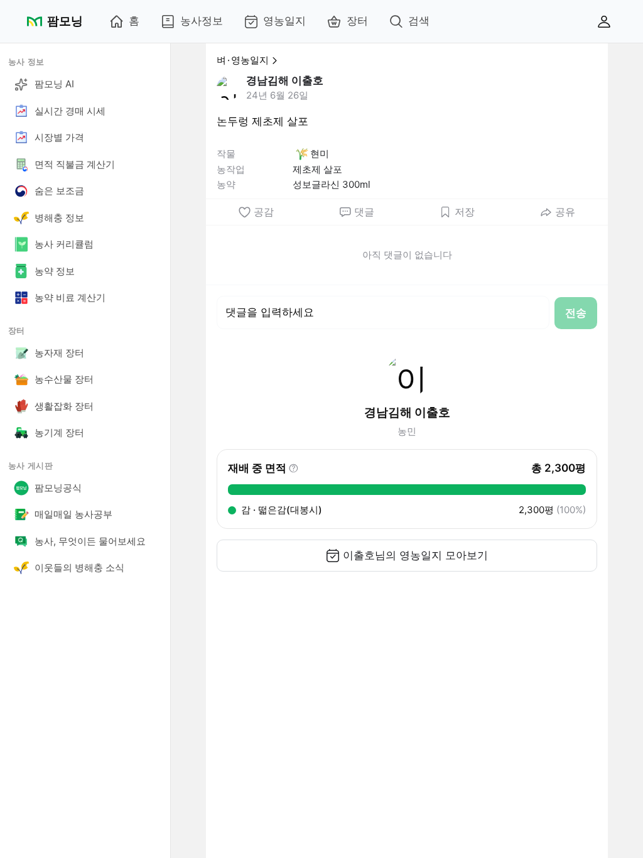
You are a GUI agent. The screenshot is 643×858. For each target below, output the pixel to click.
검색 (419, 20)
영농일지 (284, 20)
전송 (575, 313)
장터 (357, 20)
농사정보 (201, 20)
